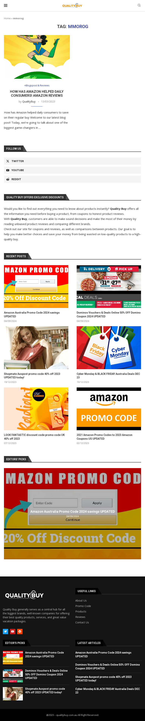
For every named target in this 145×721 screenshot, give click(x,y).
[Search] (139, 6)
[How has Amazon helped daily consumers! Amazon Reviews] (37, 57)
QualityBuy (28, 101)
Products (80, 611)
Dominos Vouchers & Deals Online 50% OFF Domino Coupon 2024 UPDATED (109, 314)
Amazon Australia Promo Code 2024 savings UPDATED (32, 314)
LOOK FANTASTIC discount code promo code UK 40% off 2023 (34, 436)
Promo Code (83, 606)
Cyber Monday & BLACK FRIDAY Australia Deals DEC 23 (108, 375)
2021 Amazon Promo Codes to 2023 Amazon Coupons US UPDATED (104, 436)
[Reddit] (19, 631)
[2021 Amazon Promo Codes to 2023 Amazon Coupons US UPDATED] (109, 408)
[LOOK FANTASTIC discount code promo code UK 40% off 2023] (36, 408)
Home (7, 18)
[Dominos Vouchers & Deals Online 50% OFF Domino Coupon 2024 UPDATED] (109, 286)
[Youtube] (12, 631)
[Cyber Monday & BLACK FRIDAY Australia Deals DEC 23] (109, 347)
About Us (81, 600)
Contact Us (82, 622)
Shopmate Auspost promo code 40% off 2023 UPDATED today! (32, 375)
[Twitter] (5, 631)
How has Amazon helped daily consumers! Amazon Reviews (37, 93)
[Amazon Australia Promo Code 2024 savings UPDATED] (36, 286)
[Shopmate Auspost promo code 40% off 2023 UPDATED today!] (36, 347)
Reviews (80, 617)
